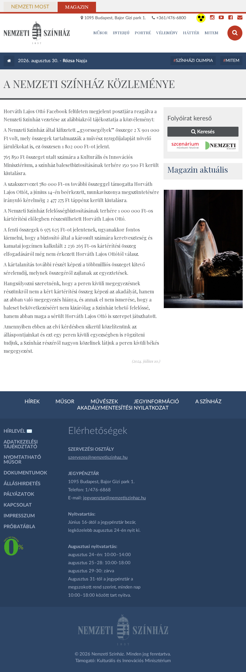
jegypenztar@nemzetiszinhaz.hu (114, 498)
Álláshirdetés (22, 483)
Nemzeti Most (30, 7)
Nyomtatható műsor (22, 460)
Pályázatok (19, 494)
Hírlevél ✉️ (18, 431)
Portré (143, 32)
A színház (208, 401)
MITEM (211, 32)
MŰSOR (100, 32)
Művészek (104, 401)
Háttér (191, 32)
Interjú (121, 32)
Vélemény (167, 32)
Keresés (205, 131)
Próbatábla (19, 526)
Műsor (65, 401)
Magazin (76, 7)
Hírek (32, 401)
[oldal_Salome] (203, 249)
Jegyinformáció (156, 401)
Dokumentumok (25, 473)
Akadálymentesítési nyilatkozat (123, 408)
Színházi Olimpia (194, 61)
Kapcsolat (18, 505)
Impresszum (19, 515)
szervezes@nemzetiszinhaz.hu (98, 457)
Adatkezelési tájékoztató (21, 444)
